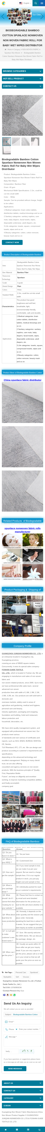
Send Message (15, 1069)
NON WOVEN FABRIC (30, 49)
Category (17, 49)
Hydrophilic (8, 977)
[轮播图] (22, 16)
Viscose (26, 977)
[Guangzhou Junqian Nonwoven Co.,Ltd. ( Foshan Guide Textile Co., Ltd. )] (4, 3)
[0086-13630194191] (14, 995)
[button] (20, 23)
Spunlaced (34, 972)
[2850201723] (7, 995)
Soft (17, 977)
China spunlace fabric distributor (22, 380)
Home (10, 49)
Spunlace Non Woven (12, 53)
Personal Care (21, 972)
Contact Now (12, 242)
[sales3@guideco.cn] (4, 995)
